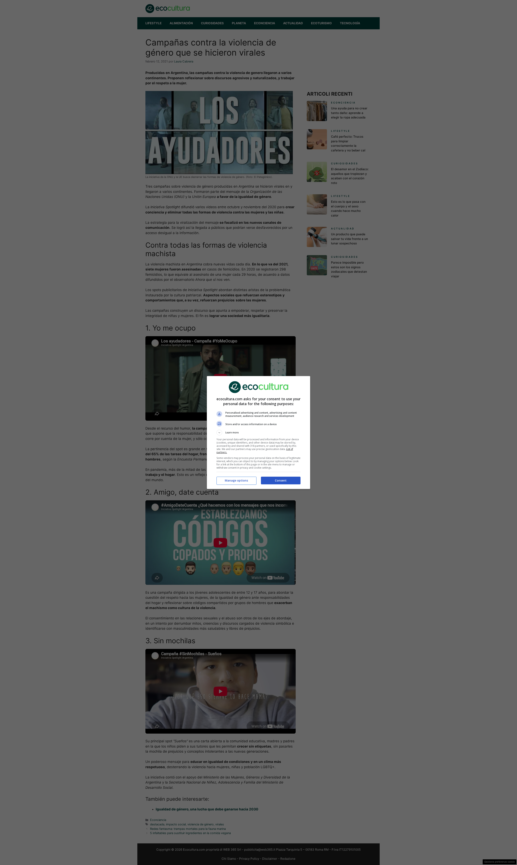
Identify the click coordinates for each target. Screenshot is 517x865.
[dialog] (258, 432)
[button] (258, 432)
